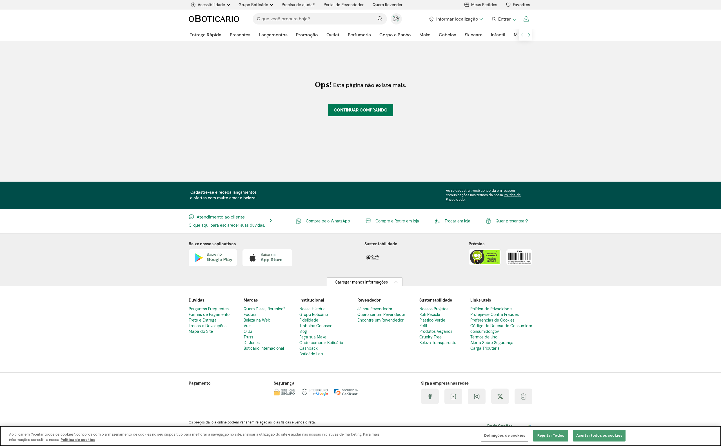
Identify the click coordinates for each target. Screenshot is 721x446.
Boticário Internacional (264, 348)
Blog (303, 331)
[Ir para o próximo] (529, 35)
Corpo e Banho (395, 35)
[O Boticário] (214, 19)
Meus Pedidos (484, 4)
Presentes (240, 35)
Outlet (332, 35)
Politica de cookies (78, 440)
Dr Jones (252, 342)
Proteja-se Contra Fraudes (494, 314)
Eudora (250, 314)
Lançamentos (273, 35)
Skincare (473, 35)
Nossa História (312, 308)
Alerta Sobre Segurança (491, 342)
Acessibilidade (211, 4)
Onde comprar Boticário (321, 342)
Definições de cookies (504, 435)
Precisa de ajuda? (298, 4)
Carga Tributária (485, 348)
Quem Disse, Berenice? (264, 308)
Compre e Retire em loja (397, 221)
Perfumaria (359, 35)
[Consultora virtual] (396, 18)
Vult (247, 325)
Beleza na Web (257, 320)
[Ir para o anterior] (522, 35)
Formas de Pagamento (209, 314)
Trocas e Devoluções (207, 325)
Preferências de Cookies (492, 320)
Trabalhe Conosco (315, 325)
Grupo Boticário (253, 4)
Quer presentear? (512, 221)
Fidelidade (308, 320)
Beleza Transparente (437, 342)
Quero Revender (387, 4)
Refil (423, 325)
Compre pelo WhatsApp (328, 221)
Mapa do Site (201, 331)
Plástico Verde (432, 320)
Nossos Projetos (433, 308)
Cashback (308, 348)
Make (424, 35)
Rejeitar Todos (550, 435)
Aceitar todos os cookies (599, 435)
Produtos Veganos (435, 331)
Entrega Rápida (205, 35)
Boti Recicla (429, 314)
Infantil (498, 35)
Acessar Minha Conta (503, 19)
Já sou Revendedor (374, 308)
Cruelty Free (430, 337)
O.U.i (248, 331)
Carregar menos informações (361, 282)
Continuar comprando (361, 110)
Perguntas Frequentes (209, 308)
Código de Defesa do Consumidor (501, 325)
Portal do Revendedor (344, 4)
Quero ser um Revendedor (381, 314)
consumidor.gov (484, 331)
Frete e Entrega (203, 320)
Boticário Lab (311, 353)
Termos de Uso (483, 337)
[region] (360, 436)
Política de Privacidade (491, 308)
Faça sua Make (312, 337)
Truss (248, 337)
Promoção (307, 35)
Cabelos (447, 35)
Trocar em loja (457, 221)
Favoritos (521, 4)
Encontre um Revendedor (380, 320)
